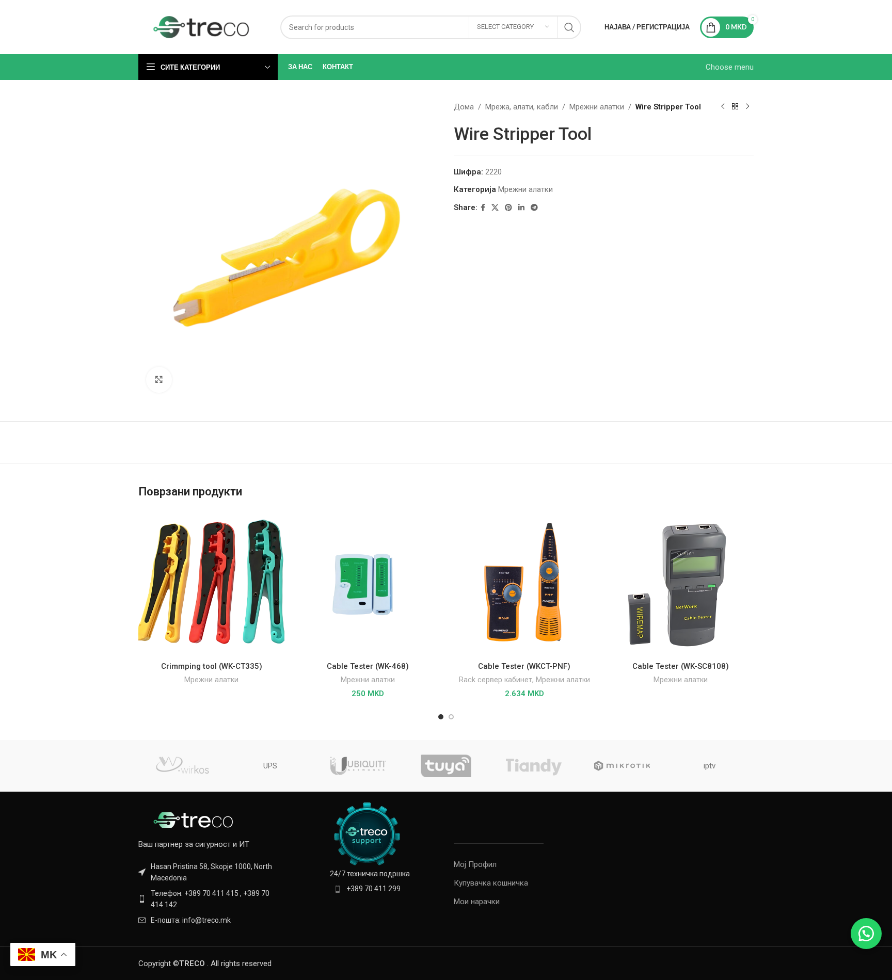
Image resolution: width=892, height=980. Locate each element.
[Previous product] (722, 107)
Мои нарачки (477, 901)
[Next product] (747, 107)
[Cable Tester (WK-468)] (368, 583)
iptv (709, 765)
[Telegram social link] (534, 208)
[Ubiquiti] (358, 766)
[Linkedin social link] (521, 208)
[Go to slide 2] (451, 716)
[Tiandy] (534, 766)
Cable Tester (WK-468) (368, 666)
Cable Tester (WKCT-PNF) (524, 666)
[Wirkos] (182, 766)
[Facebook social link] (482, 208)
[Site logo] (201, 26)
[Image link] (195, 819)
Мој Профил (475, 864)
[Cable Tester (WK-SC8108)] (681, 583)
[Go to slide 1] (440, 716)
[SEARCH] (569, 27)
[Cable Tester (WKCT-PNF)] (524, 583)
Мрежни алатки (596, 106)
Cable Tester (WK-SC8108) (680, 666)
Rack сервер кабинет (495, 680)
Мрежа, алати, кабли (521, 106)
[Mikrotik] (621, 766)
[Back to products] (735, 107)
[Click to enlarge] (159, 380)
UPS (270, 765)
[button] (866, 933)
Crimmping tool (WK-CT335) (211, 666)
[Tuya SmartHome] (446, 766)
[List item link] (209, 899)
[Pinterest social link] (508, 208)
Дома (464, 106)
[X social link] (495, 208)
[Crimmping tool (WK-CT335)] (211, 583)
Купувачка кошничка (491, 883)
